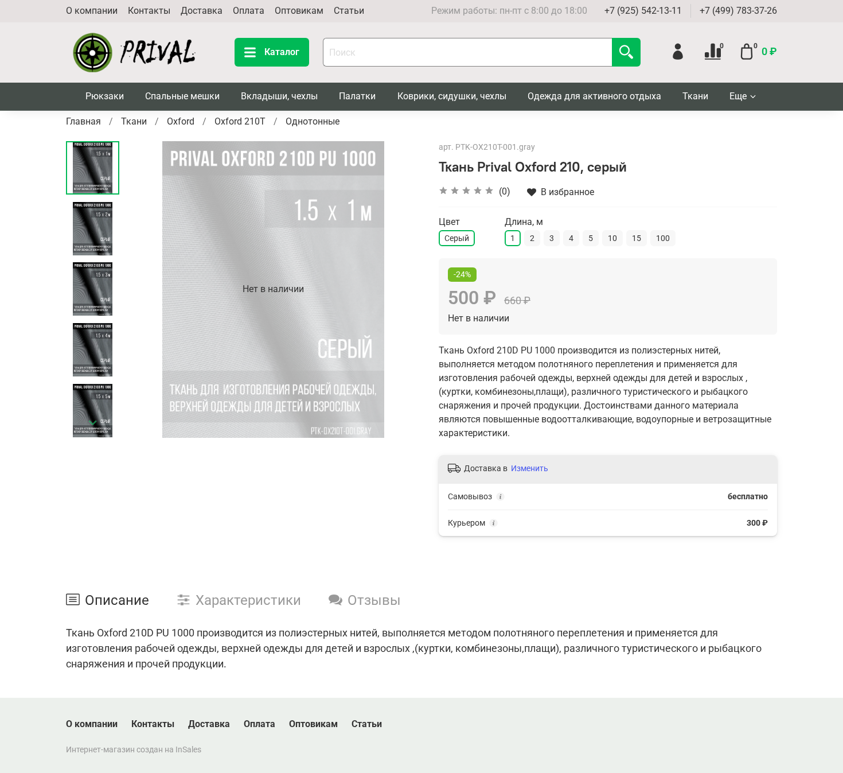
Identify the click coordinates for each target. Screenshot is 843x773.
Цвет (449, 221)
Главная (83, 121)
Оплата (248, 10)
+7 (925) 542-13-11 (643, 10)
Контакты (149, 10)
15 (636, 238)
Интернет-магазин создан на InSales (133, 750)
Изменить (529, 468)
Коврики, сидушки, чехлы (451, 96)
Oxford (180, 121)
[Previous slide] (148, 289)
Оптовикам (299, 10)
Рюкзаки (104, 96)
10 (612, 238)
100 (663, 238)
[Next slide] (93, 423)
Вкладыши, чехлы (279, 96)
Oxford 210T (240, 121)
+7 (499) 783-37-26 (738, 10)
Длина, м (524, 221)
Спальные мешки (182, 96)
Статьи (349, 10)
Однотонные (312, 121)
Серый (456, 238)
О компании (92, 10)
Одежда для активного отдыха (594, 96)
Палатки (357, 96)
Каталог (281, 51)
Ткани (695, 96)
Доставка (202, 10)
